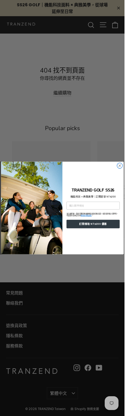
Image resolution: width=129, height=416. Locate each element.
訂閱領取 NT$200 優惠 (93, 224)
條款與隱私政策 (86, 216)
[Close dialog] (119, 165)
